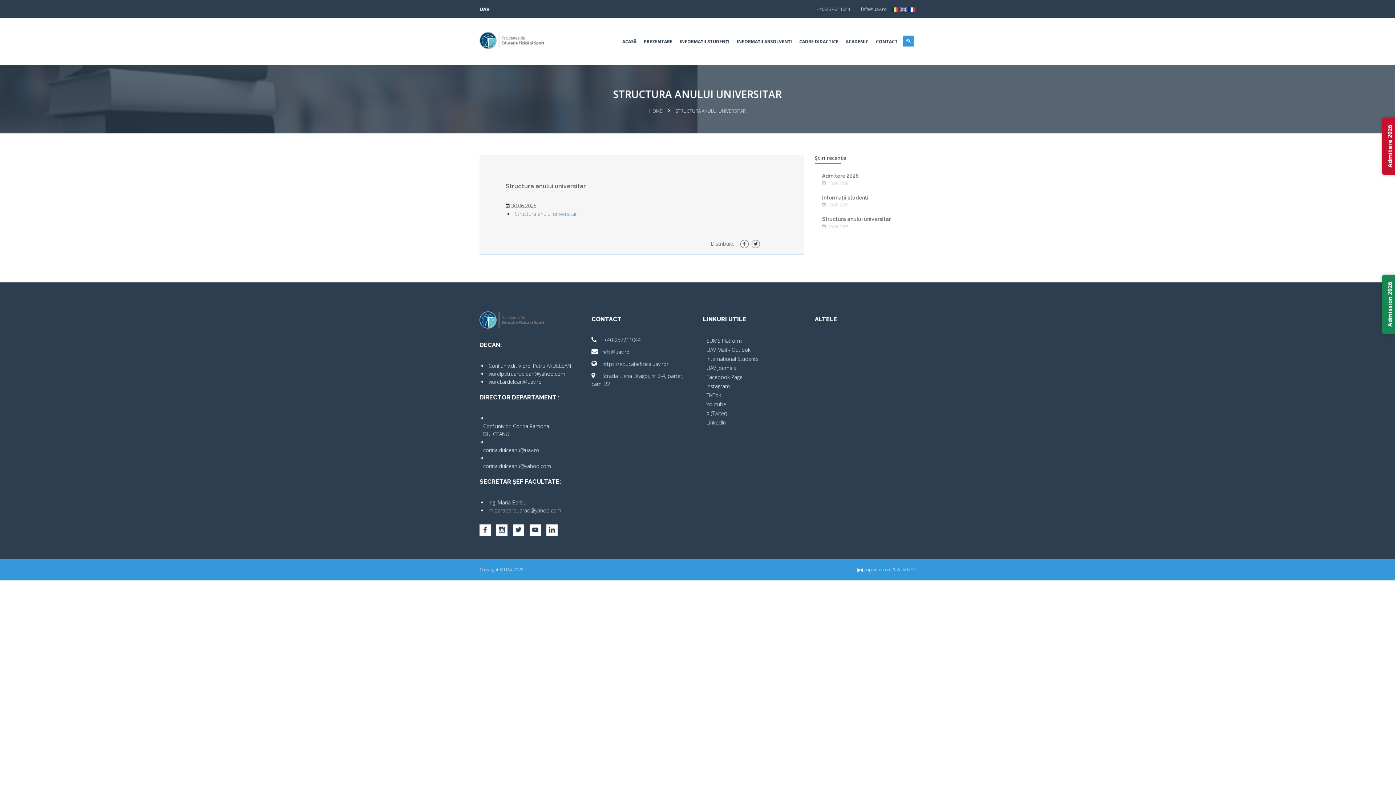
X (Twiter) (717, 413)
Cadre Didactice (818, 42)
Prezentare (658, 42)
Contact (887, 42)
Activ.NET (906, 570)
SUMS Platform (724, 340)
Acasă (629, 42)
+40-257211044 (621, 340)
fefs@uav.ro (616, 352)
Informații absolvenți (764, 42)
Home (655, 111)
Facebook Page (725, 377)
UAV (484, 9)
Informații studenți (704, 42)
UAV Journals (721, 368)
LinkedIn (716, 422)
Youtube (716, 404)
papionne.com (877, 570)
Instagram (718, 386)
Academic (857, 42)
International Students (733, 358)
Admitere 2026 (840, 176)
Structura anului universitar (546, 213)
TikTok (714, 395)
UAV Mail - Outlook (729, 349)
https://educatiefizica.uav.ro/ (635, 364)
